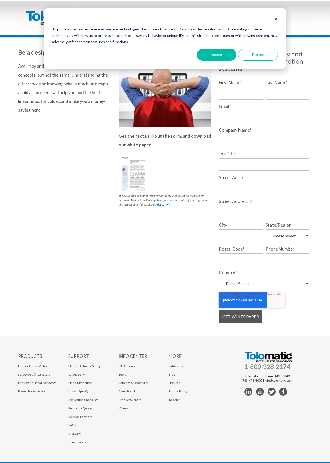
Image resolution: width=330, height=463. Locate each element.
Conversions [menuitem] (77, 442)
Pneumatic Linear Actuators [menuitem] (37, 383)
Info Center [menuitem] (133, 356)
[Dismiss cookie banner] (276, 19)
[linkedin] (248, 392)
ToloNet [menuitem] (174, 400)
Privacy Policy (163, 204)
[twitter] (272, 392)
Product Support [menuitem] (130, 400)
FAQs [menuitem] (72, 425)
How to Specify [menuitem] (78, 391)
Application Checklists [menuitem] (83, 400)
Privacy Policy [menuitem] (178, 391)
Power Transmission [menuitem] (32, 391)
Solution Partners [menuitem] (80, 417)
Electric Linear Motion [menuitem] (33, 366)
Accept (216, 54)
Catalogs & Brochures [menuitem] (134, 383)
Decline (258, 54)
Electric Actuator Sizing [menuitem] (84, 366)
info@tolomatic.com (279, 380)
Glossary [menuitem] (74, 433)
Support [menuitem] (78, 356)
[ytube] (260, 392)
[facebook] (283, 392)
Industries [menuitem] (176, 366)
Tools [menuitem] (122, 374)
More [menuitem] (175, 356)
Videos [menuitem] (123, 408)
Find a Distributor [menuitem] (80, 383)
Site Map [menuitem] (174, 383)
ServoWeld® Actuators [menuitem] (34, 374)
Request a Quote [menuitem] (80, 408)
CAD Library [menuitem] (76, 374)
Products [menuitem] (30, 356)
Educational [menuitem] (127, 391)
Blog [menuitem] (172, 374)
